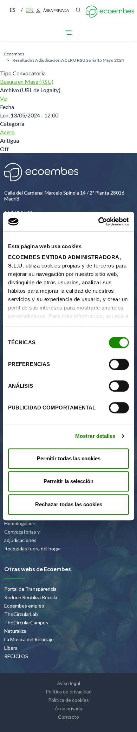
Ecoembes (14, 53)
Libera (11, 648)
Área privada (56, 10)
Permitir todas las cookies (68, 458)
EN (30, 9)
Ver (4, 98)
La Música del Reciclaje (29, 639)
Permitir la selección (68, 481)
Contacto (68, 717)
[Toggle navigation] (68, 32)
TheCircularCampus (26, 622)
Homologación (19, 523)
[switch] (119, 364)
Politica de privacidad (69, 691)
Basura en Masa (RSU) (26, 81)
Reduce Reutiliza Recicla (30, 597)
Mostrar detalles (95, 436)
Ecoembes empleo (24, 606)
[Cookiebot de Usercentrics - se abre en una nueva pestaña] (98, 221)
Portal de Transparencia (30, 589)
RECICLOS (16, 656)
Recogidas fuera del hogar (32, 548)
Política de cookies (68, 700)
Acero (7, 132)
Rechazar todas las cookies (68, 504)
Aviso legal (68, 683)
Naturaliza (15, 631)
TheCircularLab (21, 614)
